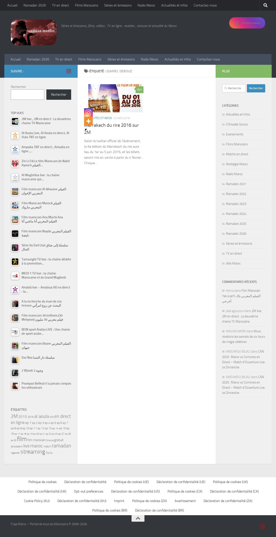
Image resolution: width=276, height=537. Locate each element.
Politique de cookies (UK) (230, 482)
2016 (31, 416)
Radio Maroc (146, 5)
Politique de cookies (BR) (109, 510)
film (22, 439)
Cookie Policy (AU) (37, 501)
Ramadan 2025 (236, 224)
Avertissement (185, 501)
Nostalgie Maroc (237, 164)
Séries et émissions (118, 5)
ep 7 (65, 423)
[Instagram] (88, 112)
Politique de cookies (42, 482)
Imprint (119, 501)
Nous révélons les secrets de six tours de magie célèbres (243, 336)
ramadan (61, 445)
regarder (15, 452)
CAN (51, 417)
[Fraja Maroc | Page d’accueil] (33, 32)
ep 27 (61, 433)
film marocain (36, 440)
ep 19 (30, 433)
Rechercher (18, 87)
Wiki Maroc (233, 263)
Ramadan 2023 (236, 204)
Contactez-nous (205, 5)
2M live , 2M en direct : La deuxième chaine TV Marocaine (242, 316)
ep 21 (42, 433)
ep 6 (59, 423)
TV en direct (60, 5)
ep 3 (41, 423)
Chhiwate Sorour (237, 124)
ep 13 (48, 428)
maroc (36, 446)
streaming (32, 451)
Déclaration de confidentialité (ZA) (228, 501)
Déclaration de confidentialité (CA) (234, 491)
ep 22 (48, 433)
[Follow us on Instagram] (68, 71)
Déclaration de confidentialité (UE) (181, 482)
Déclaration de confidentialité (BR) (159, 510)
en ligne (18, 422)
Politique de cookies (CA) (185, 491)
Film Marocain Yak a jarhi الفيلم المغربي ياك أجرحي (241, 296)
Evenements (234, 134)
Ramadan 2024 (236, 214)
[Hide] (86, 129)
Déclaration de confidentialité (85, 482)
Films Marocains (86, 5)
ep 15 (62, 428)
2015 (22, 416)
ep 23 (55, 433)
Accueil (12, 5)
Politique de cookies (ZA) (149, 501)
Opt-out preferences (88, 491)
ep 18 (23, 433)
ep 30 (13, 440)
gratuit (59, 440)
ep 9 (19, 428)
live (26, 445)
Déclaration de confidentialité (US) (135, 491)
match (47, 446)
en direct (62, 416)
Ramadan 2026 (35, 5)
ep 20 (36, 433)
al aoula (41, 416)
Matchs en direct (237, 154)
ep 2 (35, 423)
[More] (88, 121)
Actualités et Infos (174, 5)
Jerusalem (17, 446)
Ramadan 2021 (236, 184)
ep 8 (13, 428)
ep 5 (53, 423)
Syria (49, 452)
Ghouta (49, 440)
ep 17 (17, 433)
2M (14, 416)
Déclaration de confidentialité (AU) (81, 501)
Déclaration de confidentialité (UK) (41, 491)
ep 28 (68, 433)
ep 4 (47, 423)
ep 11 (33, 428)
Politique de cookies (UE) (131, 482)
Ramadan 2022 (236, 194)
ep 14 (55, 428)
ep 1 (28, 423)
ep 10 (25, 428)
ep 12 (41, 428)
